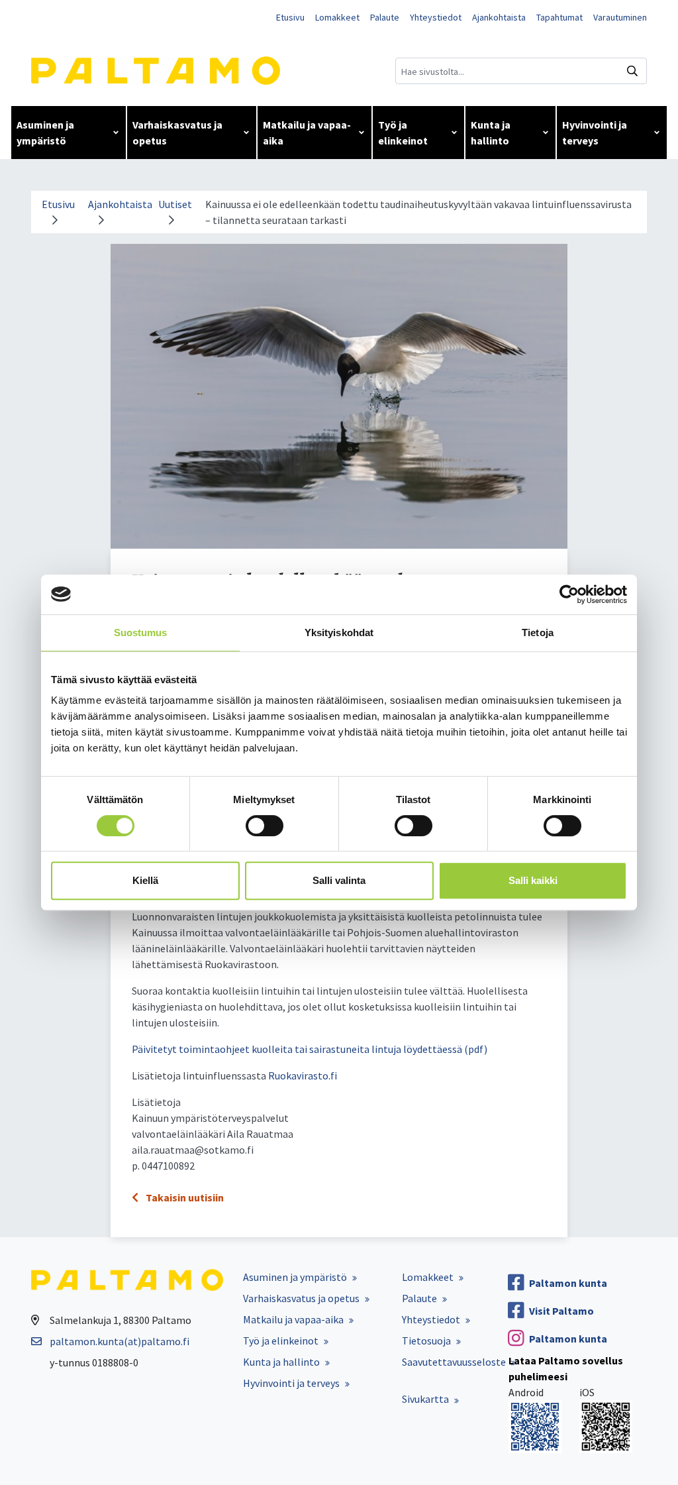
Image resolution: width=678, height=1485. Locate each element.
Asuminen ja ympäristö (45, 132)
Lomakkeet (337, 17)
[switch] (264, 825)
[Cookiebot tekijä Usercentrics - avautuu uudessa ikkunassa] (569, 594)
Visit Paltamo (561, 1310)
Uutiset (175, 204)
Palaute (384, 17)
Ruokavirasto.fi (302, 1075)
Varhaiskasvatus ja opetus (177, 132)
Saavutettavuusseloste (454, 1361)
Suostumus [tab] (141, 632)
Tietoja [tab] (538, 632)
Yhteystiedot (435, 17)
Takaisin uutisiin (184, 1197)
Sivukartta (425, 1398)
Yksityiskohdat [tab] (339, 632)
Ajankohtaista (499, 17)
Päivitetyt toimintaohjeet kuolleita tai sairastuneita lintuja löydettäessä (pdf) (309, 1049)
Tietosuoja (426, 1340)
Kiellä (145, 880)
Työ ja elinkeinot (403, 132)
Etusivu (290, 17)
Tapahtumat (559, 17)
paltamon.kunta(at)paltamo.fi (119, 1341)
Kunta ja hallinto (490, 132)
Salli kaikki (532, 880)
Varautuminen (620, 17)
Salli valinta (339, 880)
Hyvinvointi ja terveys (594, 132)
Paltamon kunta (568, 1283)
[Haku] (632, 71)
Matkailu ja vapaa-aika (307, 132)
